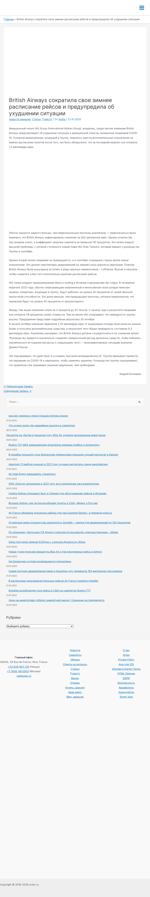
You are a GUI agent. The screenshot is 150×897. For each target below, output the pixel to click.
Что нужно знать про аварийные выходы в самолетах (42, 425)
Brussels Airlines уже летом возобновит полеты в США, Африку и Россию (53, 503)
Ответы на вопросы (75, 664)
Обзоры (75, 659)
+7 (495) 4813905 (18, 671)
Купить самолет (75, 687)
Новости (75, 650)
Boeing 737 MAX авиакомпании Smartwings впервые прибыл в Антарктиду (54, 444)
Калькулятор (126, 692)
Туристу (47, 119)
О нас (126, 650)
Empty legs (126, 696)
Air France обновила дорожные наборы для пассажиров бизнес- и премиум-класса (60, 512)
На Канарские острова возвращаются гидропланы (40, 561)
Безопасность (126, 682)
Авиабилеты (126, 687)
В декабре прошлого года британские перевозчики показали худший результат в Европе (63, 454)
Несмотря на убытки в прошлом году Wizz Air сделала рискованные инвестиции (56, 435)
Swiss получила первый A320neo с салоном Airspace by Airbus (47, 541)
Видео (75, 678)
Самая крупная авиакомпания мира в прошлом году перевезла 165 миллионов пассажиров (65, 571)
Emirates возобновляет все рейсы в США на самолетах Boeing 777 (50, 590)
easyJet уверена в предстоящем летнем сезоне (38, 415)
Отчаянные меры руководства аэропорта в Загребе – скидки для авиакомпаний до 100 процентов (69, 522)
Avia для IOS (126, 664)
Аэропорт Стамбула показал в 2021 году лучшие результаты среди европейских (58, 464)
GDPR (126, 678)
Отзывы (75, 682)
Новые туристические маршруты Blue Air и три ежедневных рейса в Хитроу (55, 551)
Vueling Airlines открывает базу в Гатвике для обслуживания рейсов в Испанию (57, 493)
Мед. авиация (75, 696)
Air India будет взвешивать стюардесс (32, 474)
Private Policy (126, 659)
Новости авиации (20, 119)
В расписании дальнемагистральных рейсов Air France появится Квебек (53, 580)
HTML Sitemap (126, 673)
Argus (126, 655)
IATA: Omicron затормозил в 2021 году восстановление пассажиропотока (54, 483)
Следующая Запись (17, 391)
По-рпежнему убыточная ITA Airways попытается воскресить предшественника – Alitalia (63, 532)
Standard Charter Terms (126, 668)
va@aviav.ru (23, 675)
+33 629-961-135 (18, 666)
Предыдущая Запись (18, 386)
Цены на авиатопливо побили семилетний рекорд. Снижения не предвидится (56, 600)
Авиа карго (75, 692)
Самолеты (75, 655)
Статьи (36, 119)
